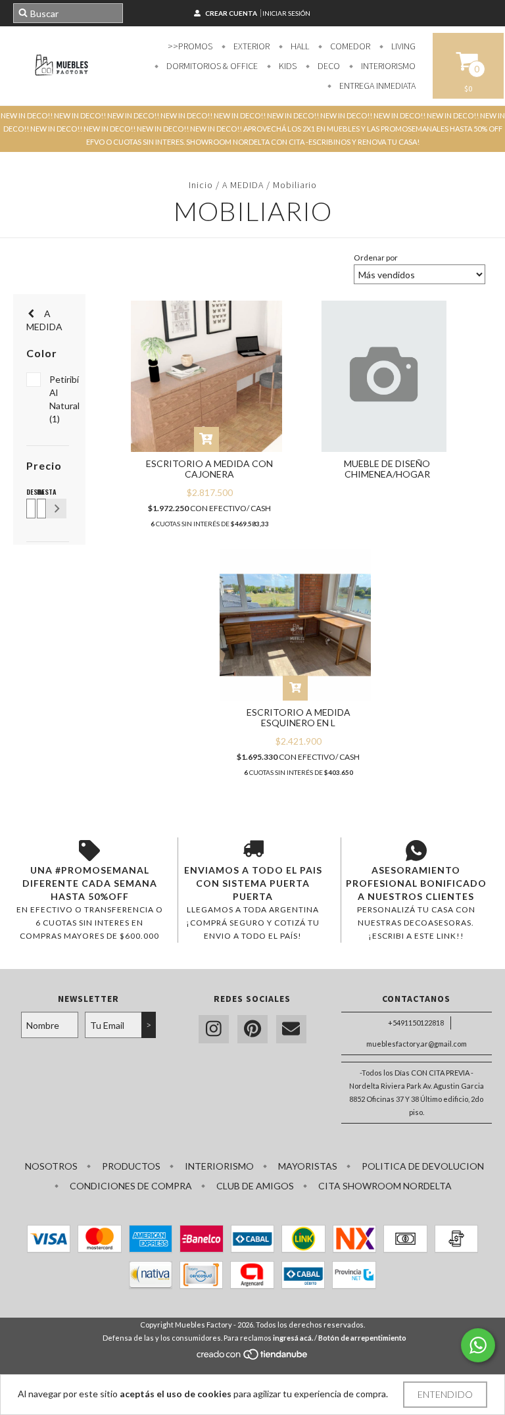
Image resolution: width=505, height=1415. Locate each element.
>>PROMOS (190, 46)
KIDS (287, 66)
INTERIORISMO (387, 66)
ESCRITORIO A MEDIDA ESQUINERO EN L (298, 717)
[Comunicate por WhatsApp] (478, 1345)
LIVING (402, 46)
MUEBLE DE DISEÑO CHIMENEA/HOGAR (387, 469)
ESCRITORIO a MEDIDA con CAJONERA (209, 469)
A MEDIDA (243, 185)
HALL (299, 46)
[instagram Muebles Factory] (214, 1029)
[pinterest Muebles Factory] (252, 1029)
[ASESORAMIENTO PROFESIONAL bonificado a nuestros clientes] (416, 850)
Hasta (39, 492)
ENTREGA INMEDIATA (376, 85)
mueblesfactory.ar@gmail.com (416, 1043)
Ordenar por (376, 257)
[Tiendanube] (252, 1357)
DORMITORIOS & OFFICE (211, 66)
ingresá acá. (293, 1337)
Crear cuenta (231, 13)
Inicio (201, 185)
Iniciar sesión (286, 13)
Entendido (445, 1394)
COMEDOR (349, 46)
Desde (29, 492)
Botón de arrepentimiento (362, 1337)
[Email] (291, 1029)
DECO (328, 66)
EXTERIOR (250, 46)
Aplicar (56, 508)
